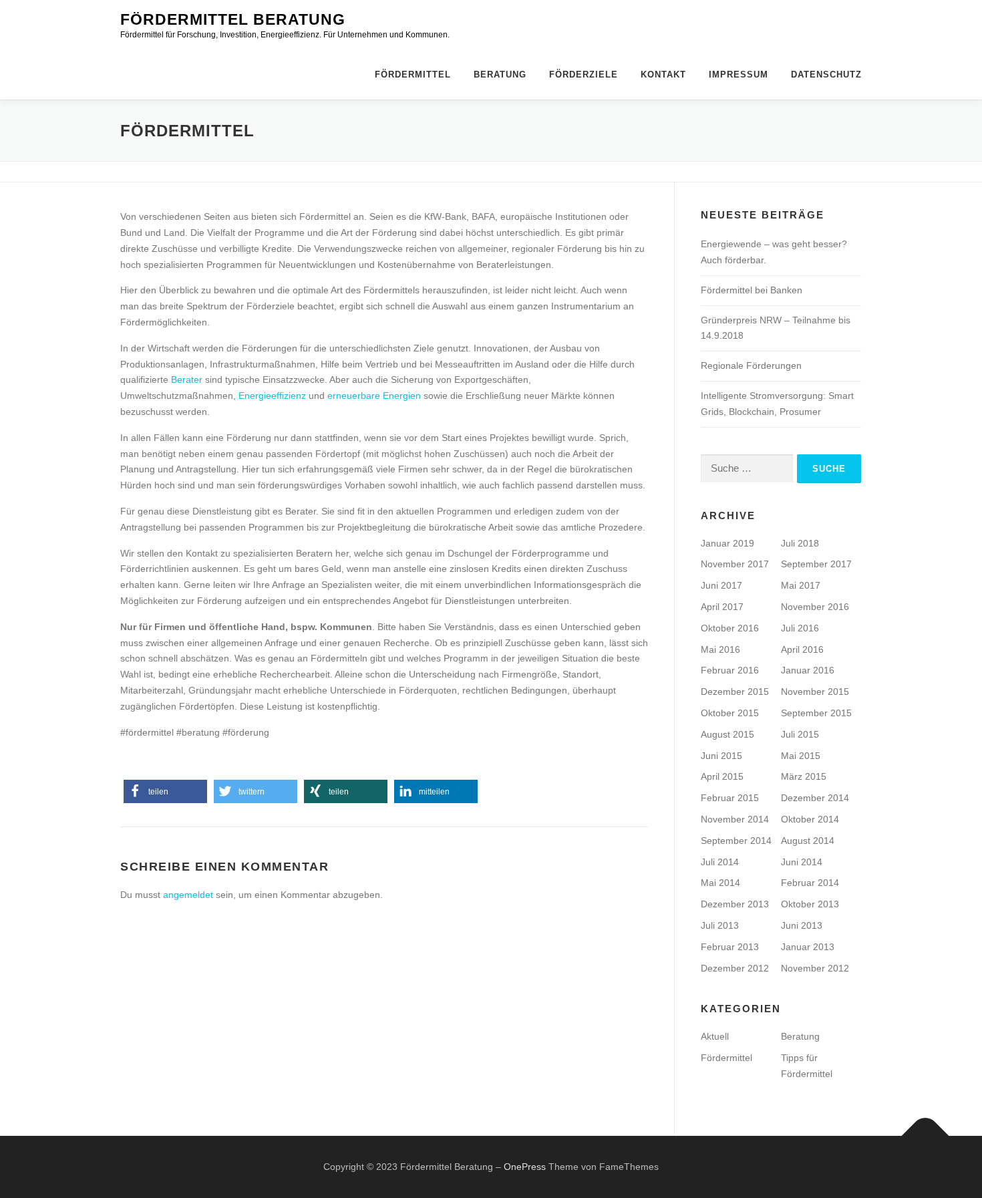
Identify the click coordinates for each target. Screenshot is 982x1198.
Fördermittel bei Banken (751, 290)
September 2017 (816, 564)
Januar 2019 (727, 543)
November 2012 (815, 968)
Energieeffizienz (272, 395)
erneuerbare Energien (374, 395)
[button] (165, 791)
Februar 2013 (730, 946)
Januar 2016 (807, 670)
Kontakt (663, 74)
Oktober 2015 (730, 713)
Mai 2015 (800, 755)
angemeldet (188, 894)
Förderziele (583, 74)
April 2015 (722, 776)
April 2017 (722, 606)
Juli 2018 (800, 543)
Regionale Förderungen (751, 365)
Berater (186, 379)
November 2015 (815, 691)
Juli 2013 (720, 925)
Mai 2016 (720, 649)
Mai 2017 (800, 585)
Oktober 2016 (730, 628)
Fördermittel (413, 74)
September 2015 (816, 713)
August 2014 (807, 840)
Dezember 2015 (735, 691)
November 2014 (735, 819)
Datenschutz (826, 74)
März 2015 (803, 776)
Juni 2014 (801, 862)
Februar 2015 (730, 797)
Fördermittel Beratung (232, 19)
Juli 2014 (720, 862)
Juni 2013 (801, 925)
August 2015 (727, 734)
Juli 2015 (800, 734)
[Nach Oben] (925, 1135)
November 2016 (815, 606)
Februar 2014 (810, 882)
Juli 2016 (800, 628)
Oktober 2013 (810, 904)
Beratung (500, 74)
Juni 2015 (721, 755)
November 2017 (735, 564)
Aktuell (715, 1036)
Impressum (738, 74)
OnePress (525, 1166)
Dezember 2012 (735, 968)
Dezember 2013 (735, 904)
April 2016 (802, 649)
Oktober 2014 (810, 819)
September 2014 (736, 840)
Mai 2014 (720, 882)
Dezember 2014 (815, 797)
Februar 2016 (730, 670)
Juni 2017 (721, 585)
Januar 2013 (807, 946)
